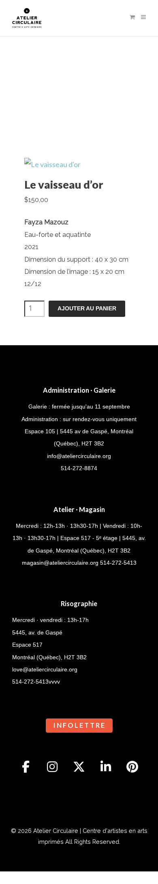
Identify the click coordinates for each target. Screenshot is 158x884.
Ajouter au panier (87, 308)
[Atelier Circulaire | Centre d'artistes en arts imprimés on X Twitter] (79, 766)
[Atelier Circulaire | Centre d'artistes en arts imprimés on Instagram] (52, 766)
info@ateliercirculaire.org (79, 456)
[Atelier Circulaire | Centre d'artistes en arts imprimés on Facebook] (26, 766)
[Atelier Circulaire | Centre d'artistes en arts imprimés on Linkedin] (106, 766)
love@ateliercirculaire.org (44, 669)
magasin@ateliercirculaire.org (60, 562)
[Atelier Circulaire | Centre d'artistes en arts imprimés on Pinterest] (132, 766)
